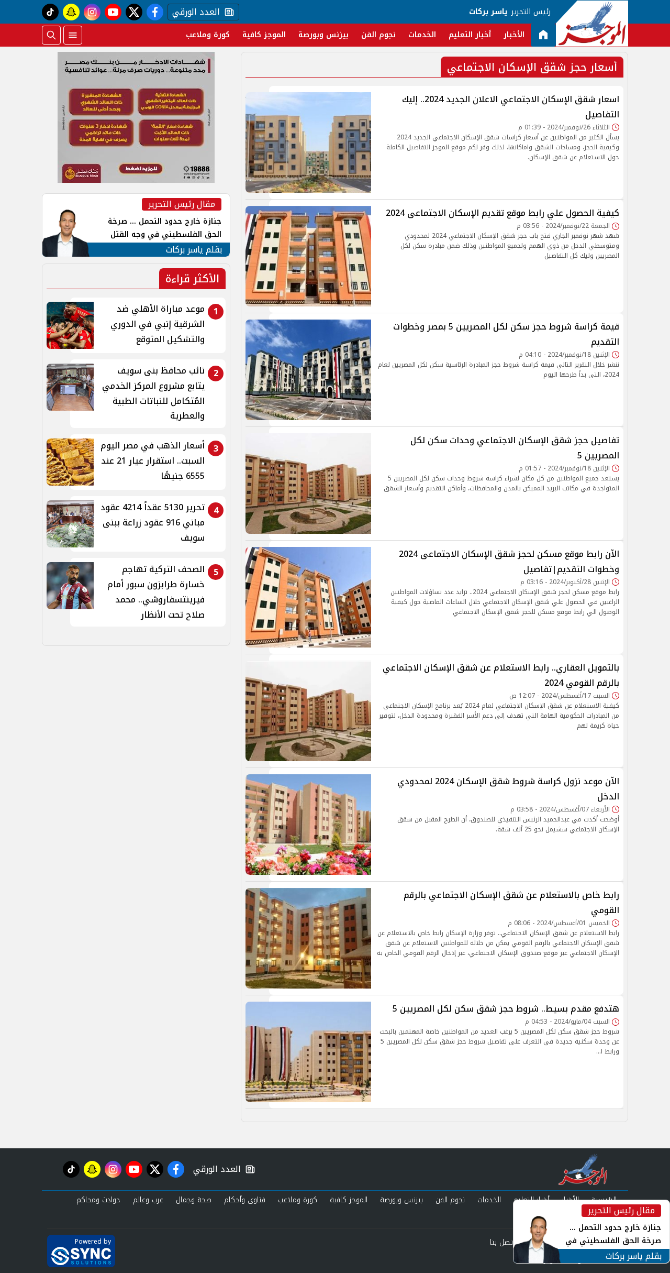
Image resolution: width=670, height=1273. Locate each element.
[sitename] (583, 1169)
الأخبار (514, 35)
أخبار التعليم (470, 35)
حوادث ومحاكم (98, 1200)
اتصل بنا (502, 1242)
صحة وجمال (193, 1200)
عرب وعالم (148, 1200)
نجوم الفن (378, 35)
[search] (51, 35)
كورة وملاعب (208, 35)
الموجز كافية (264, 35)
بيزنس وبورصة (323, 35)
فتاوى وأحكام (244, 1200)
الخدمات (422, 35)
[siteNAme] (592, 24)
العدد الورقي (194, 12)
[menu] (72, 35)
